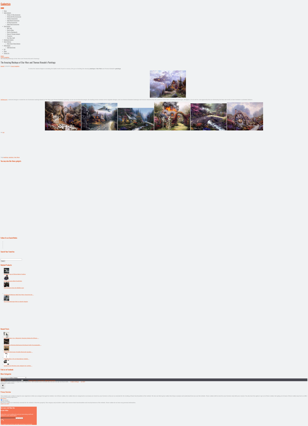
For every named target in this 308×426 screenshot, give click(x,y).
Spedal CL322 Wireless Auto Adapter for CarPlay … (18, 365)
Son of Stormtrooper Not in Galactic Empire (16, 301)
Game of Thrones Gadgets (13, 34)
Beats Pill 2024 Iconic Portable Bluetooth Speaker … (18, 352)
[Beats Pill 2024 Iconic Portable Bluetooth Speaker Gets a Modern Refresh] (6, 350)
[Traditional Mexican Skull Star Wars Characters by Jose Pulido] (6, 293)
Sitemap (3, 380)
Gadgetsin (6, 4)
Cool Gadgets (7, 26)
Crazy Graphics (5, 57)
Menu (2, 8)
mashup (6, 157)
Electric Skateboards (12, 32)
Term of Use (40, 380)
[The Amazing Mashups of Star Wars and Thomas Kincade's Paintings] (168, 97)
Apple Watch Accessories (13, 21)
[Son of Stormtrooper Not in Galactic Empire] (6, 300)
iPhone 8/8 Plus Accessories (14, 17)
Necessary (5, 400)
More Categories (5, 377)
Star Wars (17, 157)
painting (11, 157)
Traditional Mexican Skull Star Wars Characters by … (19, 294)
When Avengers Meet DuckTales (13, 281)
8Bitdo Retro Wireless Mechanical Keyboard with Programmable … (22, 345)
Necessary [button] (3, 398)
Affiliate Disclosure (50, 380)
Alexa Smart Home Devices (13, 44)
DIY (5, 49)
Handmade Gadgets (9, 40)
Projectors (9, 36)
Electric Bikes (10, 30)
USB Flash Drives (11, 48)
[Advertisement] (14, 79)
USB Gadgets (7, 46)
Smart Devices (7, 42)
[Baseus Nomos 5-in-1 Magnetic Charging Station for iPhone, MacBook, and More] (6, 336)
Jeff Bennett (4, 99)
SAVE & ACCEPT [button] (5, 404)
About (5, 51)
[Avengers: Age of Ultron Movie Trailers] (6, 273)
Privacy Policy (32, 380)
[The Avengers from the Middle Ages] (6, 286)
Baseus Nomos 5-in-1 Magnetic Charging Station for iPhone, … (21, 338)
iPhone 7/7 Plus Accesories (13, 15)
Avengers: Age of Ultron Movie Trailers (15, 274)
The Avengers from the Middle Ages (14, 287)
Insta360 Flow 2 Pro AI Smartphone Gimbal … (16, 358)
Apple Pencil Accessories (13, 24)
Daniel (2, 66)
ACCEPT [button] (83, 381)
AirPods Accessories (12, 22)
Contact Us (6, 53)
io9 (3, 132)
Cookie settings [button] (74, 381)
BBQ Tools (9, 28)
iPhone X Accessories (12, 19)
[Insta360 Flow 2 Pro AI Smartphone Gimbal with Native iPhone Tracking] (6, 357)
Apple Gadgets (7, 13)
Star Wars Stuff (11, 38)
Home (5, 11)
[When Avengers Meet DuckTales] (6, 279)
